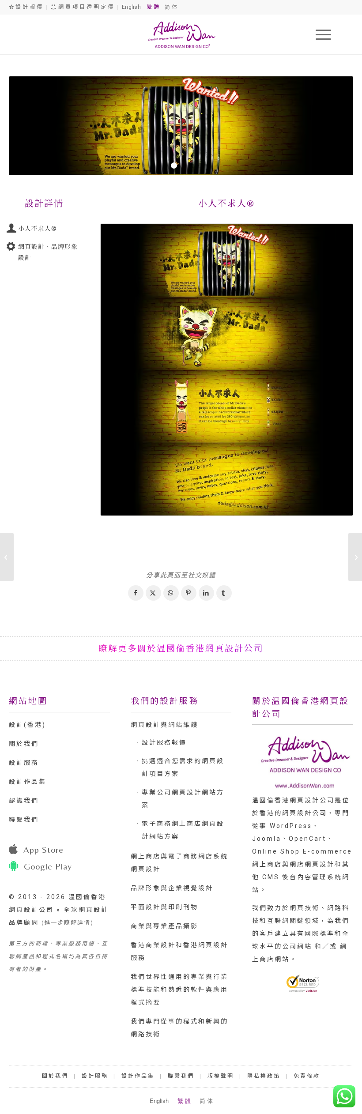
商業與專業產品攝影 (164, 926)
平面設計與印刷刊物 (164, 907)
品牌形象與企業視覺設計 (172, 888)
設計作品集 (27, 781)
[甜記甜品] (355, 557)
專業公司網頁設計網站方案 (183, 799)
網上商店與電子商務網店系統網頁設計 (179, 863)
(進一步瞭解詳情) (67, 922)
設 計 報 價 (28, 7)
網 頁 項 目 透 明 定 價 (85, 7)
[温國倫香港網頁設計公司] (181, 34)
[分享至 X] (153, 593)
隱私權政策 (263, 1076)
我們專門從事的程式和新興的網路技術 (179, 1028)
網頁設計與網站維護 (164, 724)
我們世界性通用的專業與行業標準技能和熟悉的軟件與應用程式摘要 (179, 989)
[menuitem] (319, 34)
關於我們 (24, 743)
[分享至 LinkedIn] (206, 593)
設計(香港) (27, 724)
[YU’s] (7, 557)
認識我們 (24, 800)
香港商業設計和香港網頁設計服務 (179, 951)
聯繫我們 (24, 819)
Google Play (48, 866)
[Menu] (319, 34)
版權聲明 (220, 1076)
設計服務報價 (164, 742)
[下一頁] (333, 126)
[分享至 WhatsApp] (171, 593)
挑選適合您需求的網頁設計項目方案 (183, 767)
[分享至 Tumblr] (224, 593)
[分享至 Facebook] (135, 593)
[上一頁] (28, 126)
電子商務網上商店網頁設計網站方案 (183, 830)
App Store (43, 849)
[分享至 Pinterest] (188, 593)
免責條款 (307, 1076)
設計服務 (24, 762)
